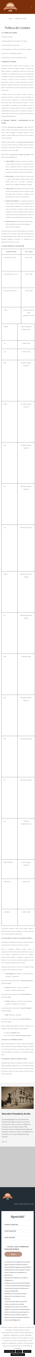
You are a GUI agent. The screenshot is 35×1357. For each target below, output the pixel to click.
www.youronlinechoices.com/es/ (23, 1035)
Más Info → (6, 1142)
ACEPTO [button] (19, 1351)
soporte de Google (25, 1008)
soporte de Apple (25, 1019)
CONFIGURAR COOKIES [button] (18, 1354)
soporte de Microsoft (26, 980)
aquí (4, 1346)
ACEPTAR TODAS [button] (9, 1351)
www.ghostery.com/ (15, 1032)
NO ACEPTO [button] (27, 1351)
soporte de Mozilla (25, 994)
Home (10, 18)
